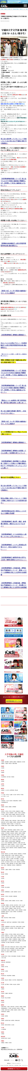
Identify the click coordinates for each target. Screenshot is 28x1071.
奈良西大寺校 (4, 956)
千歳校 (6, 763)
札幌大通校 (15, 763)
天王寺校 (10, 934)
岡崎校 (7, 905)
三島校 (21, 900)
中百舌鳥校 (17, 942)
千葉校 (18, 820)
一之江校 (17, 844)
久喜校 (2, 814)
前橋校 (10, 806)
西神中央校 (3, 950)
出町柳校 (11, 928)
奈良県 (2, 954)
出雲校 (6, 971)
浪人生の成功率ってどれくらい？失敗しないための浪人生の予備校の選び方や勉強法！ (14, 141)
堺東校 (14, 934)
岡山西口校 (3, 975)
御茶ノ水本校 (4, 829)
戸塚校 (7, 858)
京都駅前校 (7, 926)
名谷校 (14, 951)
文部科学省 (19, 1049)
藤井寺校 (12, 942)
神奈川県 (3, 852)
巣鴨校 (23, 833)
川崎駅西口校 (18, 865)
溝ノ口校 (3, 858)
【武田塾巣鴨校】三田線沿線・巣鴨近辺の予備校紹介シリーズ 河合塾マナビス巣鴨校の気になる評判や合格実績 (14, 585)
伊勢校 (10, 917)
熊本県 (2, 1023)
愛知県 (2, 903)
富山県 (2, 872)
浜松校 (6, 900)
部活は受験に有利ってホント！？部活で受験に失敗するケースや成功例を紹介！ (14, 500)
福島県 (2, 788)
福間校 (8, 1011)
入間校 (6, 814)
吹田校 (18, 937)
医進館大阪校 (4, 940)
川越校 (22, 811)
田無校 (2, 839)
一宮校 (2, 908)
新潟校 (2, 869)
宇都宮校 (3, 800)
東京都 (2, 828)
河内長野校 (23, 937)
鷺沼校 (20, 863)
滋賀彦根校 (14, 922)
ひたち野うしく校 (5, 796)
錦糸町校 (12, 833)
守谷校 (22, 794)
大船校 (7, 863)
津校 (2, 917)
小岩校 (21, 836)
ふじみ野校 (3, 816)
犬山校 (11, 911)
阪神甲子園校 (21, 948)
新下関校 (7, 984)
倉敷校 (13, 975)
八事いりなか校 (22, 905)
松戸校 (7, 822)
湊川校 (8, 950)
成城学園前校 (4, 834)
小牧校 (14, 908)
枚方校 (18, 934)
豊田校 (22, 906)
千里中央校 (7, 937)
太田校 (6, 806)
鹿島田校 (3, 863)
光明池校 (3, 942)
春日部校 (3, 812)
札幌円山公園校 (13, 761)
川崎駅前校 (9, 865)
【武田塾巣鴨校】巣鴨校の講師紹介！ (13, 335)
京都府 (2, 925)
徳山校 (14, 984)
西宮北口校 (13, 946)
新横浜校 (19, 853)
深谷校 (10, 814)
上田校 (12, 891)
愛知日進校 (18, 906)
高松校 (2, 993)
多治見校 (10, 896)
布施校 (19, 939)
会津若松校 (12, 790)
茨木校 (2, 937)
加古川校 (7, 948)
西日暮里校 (10, 842)
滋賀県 (2, 920)
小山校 (7, 800)
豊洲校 (2, 846)
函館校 (2, 763)
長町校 (12, 776)
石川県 (2, 876)
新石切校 (24, 940)
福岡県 (2, 1005)
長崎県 (2, 1018)
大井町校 (22, 834)
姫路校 (2, 946)
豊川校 (7, 911)
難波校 (6, 939)
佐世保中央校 (7, 1020)
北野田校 (19, 940)
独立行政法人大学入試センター (8, 1049)
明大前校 (12, 836)
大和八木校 (3, 957)
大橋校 (22, 1008)
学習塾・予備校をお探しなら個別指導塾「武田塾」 (14, 1065)
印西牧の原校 (4, 825)
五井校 (9, 825)
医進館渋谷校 (4, 844)
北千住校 (3, 836)
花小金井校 (3, 849)
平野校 (6, 934)
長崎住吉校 (17, 1020)
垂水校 (2, 951)
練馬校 (16, 833)
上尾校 (15, 812)
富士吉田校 (7, 887)
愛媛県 (2, 996)
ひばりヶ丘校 (4, 842)
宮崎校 (2, 1033)
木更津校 (23, 822)
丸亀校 (6, 993)
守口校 (2, 939)
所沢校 (14, 811)
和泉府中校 (14, 940)
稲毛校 (12, 823)
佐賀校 (2, 1016)
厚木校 (2, 853)
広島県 (2, 978)
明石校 (17, 946)
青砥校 (9, 844)
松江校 (2, 971)
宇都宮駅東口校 (4, 802)
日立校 (14, 794)
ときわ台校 (7, 846)
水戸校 (7, 794)
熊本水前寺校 (7, 1024)
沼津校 (10, 900)
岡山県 (2, 973)
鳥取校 (2, 966)
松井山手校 (13, 926)
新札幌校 (7, 761)
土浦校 (11, 794)
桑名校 (14, 917)
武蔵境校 (3, 847)
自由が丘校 (13, 834)
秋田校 (2, 781)
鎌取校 (12, 825)
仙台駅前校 (3, 776)
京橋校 (10, 939)
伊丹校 (21, 946)
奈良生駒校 (13, 956)
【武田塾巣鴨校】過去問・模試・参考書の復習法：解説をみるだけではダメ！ (13, 524)
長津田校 (23, 861)
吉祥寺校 (8, 836)
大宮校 (6, 811)
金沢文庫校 (16, 858)
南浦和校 (11, 812)
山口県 (2, 982)
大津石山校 (3, 922)
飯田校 (15, 891)
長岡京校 (7, 928)
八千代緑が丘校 (17, 823)
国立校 (7, 847)
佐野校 (20, 800)
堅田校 (22, 922)
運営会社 (9, 1063)
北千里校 (8, 942)
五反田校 (21, 846)
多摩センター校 (8, 839)
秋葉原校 (15, 842)
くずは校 (9, 940)
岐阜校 (2, 896)
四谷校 (24, 831)
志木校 (7, 812)
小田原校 (24, 853)
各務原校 (15, 896)
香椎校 (21, 1006)
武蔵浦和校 (19, 816)
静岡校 (2, 900)
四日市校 (6, 917)
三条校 (14, 869)
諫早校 (12, 1020)
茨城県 (2, 793)
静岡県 (2, 899)
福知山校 (3, 929)
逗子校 (2, 861)
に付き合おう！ (18, 536)
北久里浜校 (7, 861)
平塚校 (2, 855)
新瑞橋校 (3, 911)
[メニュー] (25, 6)
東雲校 (15, 847)
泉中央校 (8, 776)
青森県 (2, 766)
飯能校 (14, 814)
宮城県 (2, 775)
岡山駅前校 (9, 975)
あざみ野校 (11, 853)
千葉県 (2, 818)
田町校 (16, 831)
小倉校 (8, 1006)
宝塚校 (2, 948)
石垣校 (10, 1042)
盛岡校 (2, 772)
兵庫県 (2, 945)
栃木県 (2, 799)
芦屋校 (24, 946)
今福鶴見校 (15, 939)
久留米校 (17, 1006)
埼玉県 (2, 809)
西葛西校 (12, 831)
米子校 (6, 966)
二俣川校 (21, 858)
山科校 (23, 926)
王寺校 (9, 956)
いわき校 (7, 790)
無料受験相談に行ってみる (14, 701)
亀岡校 (19, 928)
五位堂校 (18, 956)
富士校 (17, 900)
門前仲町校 (10, 829)
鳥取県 (2, 965)
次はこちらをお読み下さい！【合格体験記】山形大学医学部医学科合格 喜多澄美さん (14, 345)
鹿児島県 (3, 1036)
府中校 (22, 839)
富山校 (2, 874)
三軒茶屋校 (7, 833)
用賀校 (6, 841)
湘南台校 (3, 860)
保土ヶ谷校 (3, 865)
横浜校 (6, 853)
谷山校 (9, 1038)
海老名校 (18, 861)
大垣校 (6, 896)
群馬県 (2, 805)
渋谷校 (24, 836)
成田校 (14, 822)
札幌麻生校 (19, 761)
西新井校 (11, 847)
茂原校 (8, 823)
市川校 (2, 820)
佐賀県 (2, 1014)
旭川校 (23, 761)
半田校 (6, 908)
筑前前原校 (3, 1011)
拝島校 (19, 839)
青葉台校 (17, 855)
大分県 (2, 1027)
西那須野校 (15, 800)
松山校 (2, 997)
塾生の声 (3, 13)
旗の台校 (23, 842)
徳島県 (2, 987)
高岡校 (6, 874)
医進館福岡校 (4, 1008)
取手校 (18, 794)
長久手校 (19, 908)
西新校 (24, 1006)
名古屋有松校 (19, 911)
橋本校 (21, 855)
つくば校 (3, 794)
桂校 (22, 928)
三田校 (16, 948)
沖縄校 (6, 1042)
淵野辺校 (11, 863)
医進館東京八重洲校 (22, 847)
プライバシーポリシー (16, 1063)
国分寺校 (17, 836)
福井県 (2, 881)
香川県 (2, 991)
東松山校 (18, 814)
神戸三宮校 (7, 946)
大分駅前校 (3, 1029)
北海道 (2, 760)
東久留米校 (13, 846)
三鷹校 (19, 842)
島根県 (2, 969)
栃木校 (11, 800)
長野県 (2, 890)
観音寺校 (10, 993)
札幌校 (2, 761)
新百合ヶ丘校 (13, 861)
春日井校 (16, 905)
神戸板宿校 (12, 948)
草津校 (19, 922)
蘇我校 (21, 825)
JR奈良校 (23, 956)
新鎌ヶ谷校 (23, 820)
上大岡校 (11, 858)
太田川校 (11, 905)
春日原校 (14, 1008)
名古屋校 (3, 905)
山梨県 (2, 885)
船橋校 (11, 822)
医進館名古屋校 (4, 913)
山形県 (2, 784)
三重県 (2, 916)
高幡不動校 (18, 841)
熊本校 (2, 1024)
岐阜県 (2, 894)
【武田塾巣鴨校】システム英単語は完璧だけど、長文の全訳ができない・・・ (13, 547)
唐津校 (6, 1016)
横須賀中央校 (7, 855)
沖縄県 (2, 1041)
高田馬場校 (3, 831)
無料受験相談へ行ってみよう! (14, 1068)
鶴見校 (7, 860)
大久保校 (7, 951)
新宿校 (8, 831)
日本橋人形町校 (12, 841)
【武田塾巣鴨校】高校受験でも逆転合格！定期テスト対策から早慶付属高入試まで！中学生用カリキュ (13, 463)
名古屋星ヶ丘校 (8, 906)
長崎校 (2, 1020)
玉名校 (12, 1024)
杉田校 (23, 863)
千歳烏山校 (14, 839)
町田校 (18, 829)
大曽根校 (10, 908)
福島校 (2, 790)
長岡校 (10, 869)
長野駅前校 (7, 891)
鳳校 (11, 937)
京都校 (2, 926)
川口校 (10, 811)
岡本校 (18, 950)
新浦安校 (7, 820)
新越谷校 (18, 811)
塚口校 (22, 950)
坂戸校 (14, 816)
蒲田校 (12, 844)
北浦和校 (23, 812)
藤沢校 (15, 853)
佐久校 (19, 891)
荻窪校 (2, 833)
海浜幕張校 (3, 823)
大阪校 (2, 934)
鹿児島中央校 (4, 1038)
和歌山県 (3, 960)
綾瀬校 (24, 844)
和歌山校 (3, 962)
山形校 (2, 785)
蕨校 (8, 816)
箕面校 (14, 937)
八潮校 (23, 816)
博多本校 (12, 1006)
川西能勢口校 (13, 950)
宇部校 (11, 984)
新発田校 (18, 869)
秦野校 (11, 860)
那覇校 (2, 1042)
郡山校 (16, 790)
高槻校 (22, 934)
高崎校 (2, 806)
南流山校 (19, 822)
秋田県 (2, 779)
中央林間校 (22, 860)
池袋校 (14, 829)
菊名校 (13, 865)
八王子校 (20, 831)
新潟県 (2, 868)
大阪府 (2, 932)
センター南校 (16, 860)
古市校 (23, 939)
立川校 (22, 829)
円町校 (2, 928)
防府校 (18, 984)
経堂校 (17, 846)
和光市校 (22, 814)
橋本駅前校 (8, 962)
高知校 (2, 1002)
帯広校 (10, 763)
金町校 (20, 833)
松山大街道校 (7, 997)
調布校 (18, 834)
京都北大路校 (18, 926)
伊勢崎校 (14, 806)
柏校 (10, 820)
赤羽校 (9, 834)
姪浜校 (18, 1008)
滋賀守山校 (9, 922)
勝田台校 (3, 822)
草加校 (19, 812)
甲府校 (2, 887)
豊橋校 (13, 906)
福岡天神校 (3, 1006)
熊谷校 (2, 811)
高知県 (2, 1000)
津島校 (14, 911)
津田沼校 (14, 820)
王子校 (21, 844)
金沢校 (2, 878)
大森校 (2, 841)
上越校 (6, 869)
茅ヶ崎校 (16, 863)
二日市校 (9, 1008)
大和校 (12, 855)
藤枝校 (14, 900)
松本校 (2, 891)
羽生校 (11, 816)
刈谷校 (2, 906)
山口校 (2, 984)
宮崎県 (2, 1032)
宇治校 (15, 928)
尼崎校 (11, 951)
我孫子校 (17, 825)
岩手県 (2, 770)
